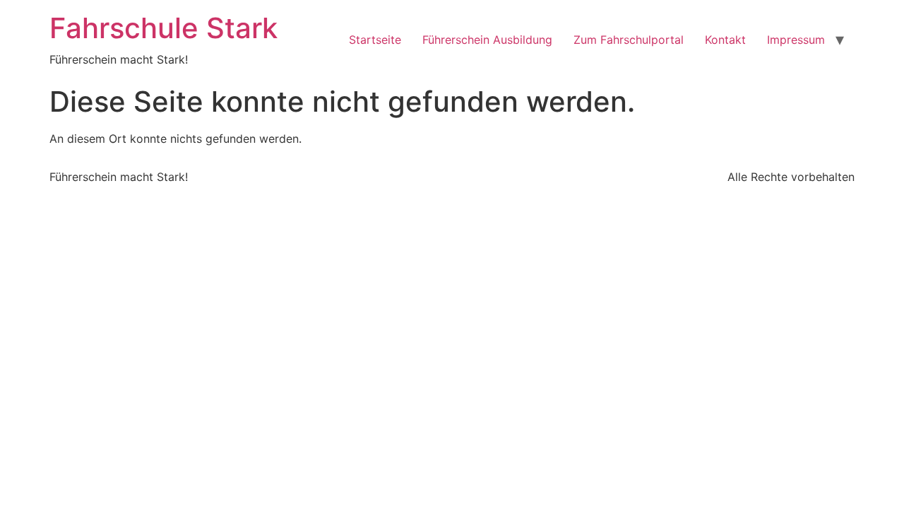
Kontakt (725, 40)
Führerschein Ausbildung (487, 40)
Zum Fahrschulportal (628, 40)
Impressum (796, 40)
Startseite (375, 40)
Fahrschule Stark (163, 28)
